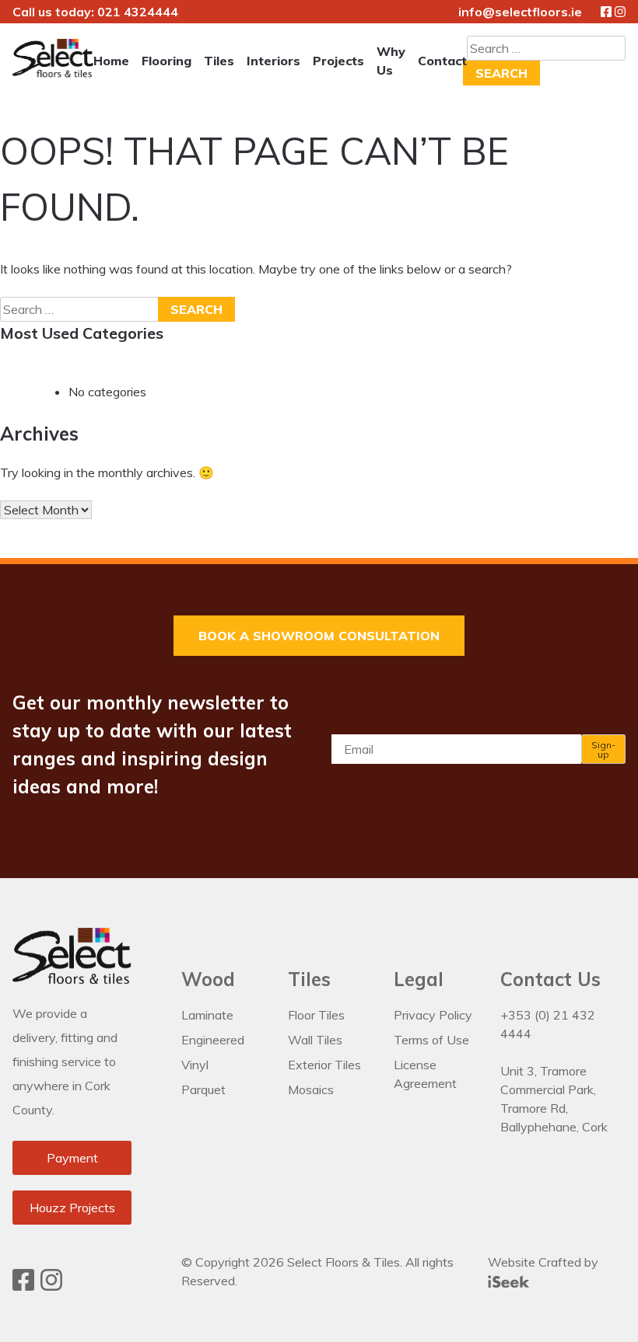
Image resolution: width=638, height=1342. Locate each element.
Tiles (219, 60)
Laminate (207, 1015)
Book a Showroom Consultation (319, 635)
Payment (72, 1158)
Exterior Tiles (324, 1064)
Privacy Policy (433, 1015)
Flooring (166, 60)
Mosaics (311, 1089)
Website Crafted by (543, 1262)
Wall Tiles (315, 1039)
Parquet (203, 1089)
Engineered (212, 1039)
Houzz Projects (72, 1207)
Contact (442, 60)
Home (111, 60)
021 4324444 (137, 11)
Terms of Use (431, 1039)
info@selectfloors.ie (520, 11)
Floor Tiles (316, 1015)
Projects (338, 60)
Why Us (391, 61)
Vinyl (195, 1064)
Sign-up (603, 749)
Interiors (273, 60)
